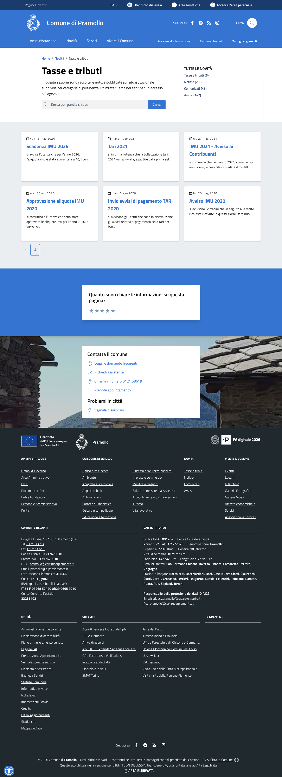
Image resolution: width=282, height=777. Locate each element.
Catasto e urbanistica (96, 503)
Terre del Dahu (152, 629)
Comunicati (191, 484)
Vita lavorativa (142, 510)
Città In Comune (221, 759)
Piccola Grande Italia (96, 662)
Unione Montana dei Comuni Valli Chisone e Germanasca (181, 648)
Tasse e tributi (193, 470)
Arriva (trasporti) (93, 642)
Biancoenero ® (157, 765)
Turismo (138, 503)
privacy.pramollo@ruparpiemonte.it (176, 598)
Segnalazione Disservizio (38, 662)
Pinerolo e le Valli (94, 668)
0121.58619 (35, 544)
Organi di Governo (33, 470)
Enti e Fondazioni (33, 497)
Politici (25, 510)
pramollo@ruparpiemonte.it (49, 568)
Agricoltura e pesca (95, 470)
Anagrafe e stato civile (97, 484)
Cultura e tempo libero (97, 510)
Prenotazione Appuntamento (41, 655)
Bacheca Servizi (32, 675)
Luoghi (229, 477)
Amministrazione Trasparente (41, 629)
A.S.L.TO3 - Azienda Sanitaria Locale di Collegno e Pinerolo (122, 648)
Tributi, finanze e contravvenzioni (155, 497)
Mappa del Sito (31, 728)
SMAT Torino (90, 675)
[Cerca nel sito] (252, 23)
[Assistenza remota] (236, 759)
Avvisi (188, 490)
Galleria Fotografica (238, 490)
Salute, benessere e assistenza (154, 490)
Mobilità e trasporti (145, 484)
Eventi (229, 470)
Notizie (189, 477)
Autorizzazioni (91, 497)
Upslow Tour (151, 655)
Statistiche (28, 721)
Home (46, 58)
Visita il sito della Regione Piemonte (167, 675)
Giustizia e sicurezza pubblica (152, 470)
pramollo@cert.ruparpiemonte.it (52, 563)
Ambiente (89, 477)
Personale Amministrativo (39, 503)
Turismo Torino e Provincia (160, 635)
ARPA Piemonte (93, 635)
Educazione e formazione (99, 516)
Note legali (28, 695)
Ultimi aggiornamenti (35, 714)
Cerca (157, 104)
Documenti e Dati (33, 490)
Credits (26, 708)
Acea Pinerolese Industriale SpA (104, 629)
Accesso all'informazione (174, 41)
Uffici (24, 484)
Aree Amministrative (35, 477)
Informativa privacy (34, 688)
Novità (58, 58)
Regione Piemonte (36, 5)
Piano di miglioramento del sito (42, 642)
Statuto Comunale (33, 681)
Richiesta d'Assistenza (36, 668)
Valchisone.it (151, 662)
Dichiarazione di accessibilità (40, 635)
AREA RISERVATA (141, 770)
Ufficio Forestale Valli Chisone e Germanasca (173, 642)
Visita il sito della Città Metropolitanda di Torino (175, 668)
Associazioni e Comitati (240, 516)
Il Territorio (232, 484)
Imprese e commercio (147, 477)
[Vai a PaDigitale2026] (235, 439)
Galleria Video (234, 497)
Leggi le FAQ (29, 648)
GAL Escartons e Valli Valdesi (102, 655)
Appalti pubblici (92, 490)
